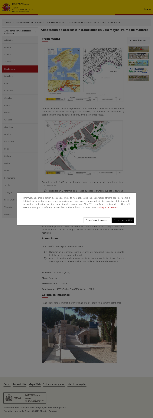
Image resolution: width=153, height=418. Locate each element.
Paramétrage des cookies (97, 220)
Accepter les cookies (122, 220)
